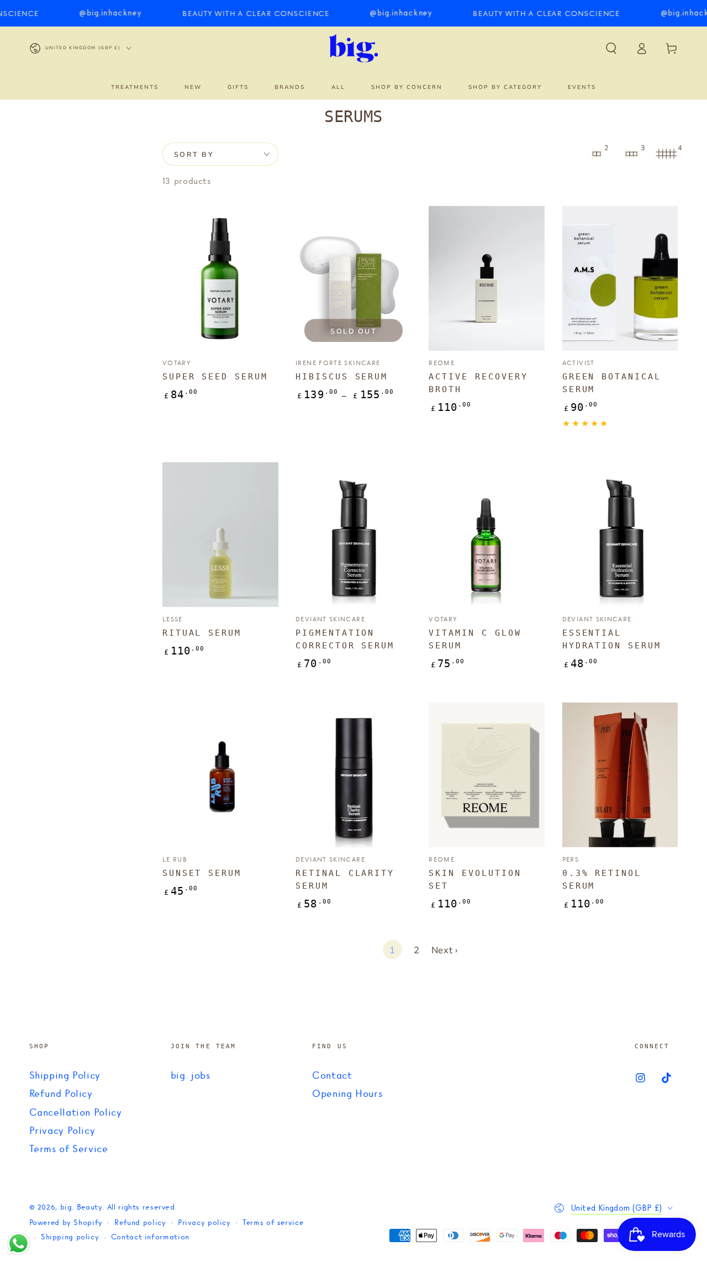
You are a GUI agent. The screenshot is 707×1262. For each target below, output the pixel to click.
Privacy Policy (62, 1131)
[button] (611, 48)
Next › (444, 950)
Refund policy (140, 1223)
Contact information (150, 1237)
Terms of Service (68, 1149)
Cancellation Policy (75, 1112)
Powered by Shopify (66, 1223)
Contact (332, 1075)
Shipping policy (70, 1237)
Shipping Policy (65, 1075)
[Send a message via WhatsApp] (18, 1243)
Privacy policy (204, 1223)
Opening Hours (347, 1094)
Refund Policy (61, 1094)
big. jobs (190, 1075)
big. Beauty (81, 1207)
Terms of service (272, 1223)
